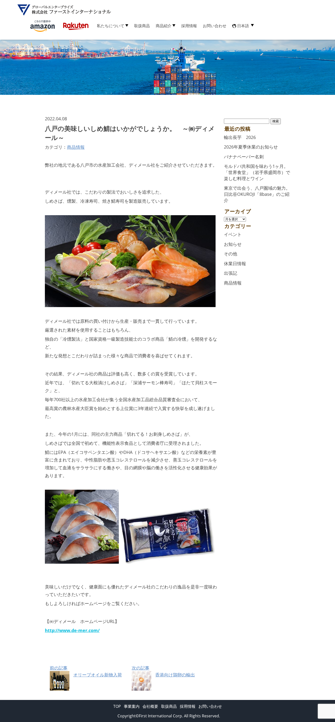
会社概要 (150, 706)
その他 (230, 254)
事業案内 (132, 706)
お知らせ (233, 244)
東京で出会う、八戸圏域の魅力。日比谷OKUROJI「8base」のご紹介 (257, 194)
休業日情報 (235, 263)
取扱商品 (142, 25)
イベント (233, 234)
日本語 (243, 25)
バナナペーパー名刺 (244, 157)
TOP (117, 706)
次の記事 (163, 671)
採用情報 (189, 25)
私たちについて (110, 25)
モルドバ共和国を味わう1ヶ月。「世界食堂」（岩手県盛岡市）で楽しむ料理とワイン (257, 172)
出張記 (230, 273)
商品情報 (76, 147)
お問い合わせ (214, 25)
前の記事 (86, 671)
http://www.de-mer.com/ (72, 630)
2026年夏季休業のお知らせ (251, 147)
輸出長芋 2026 (240, 137)
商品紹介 (163, 25)
